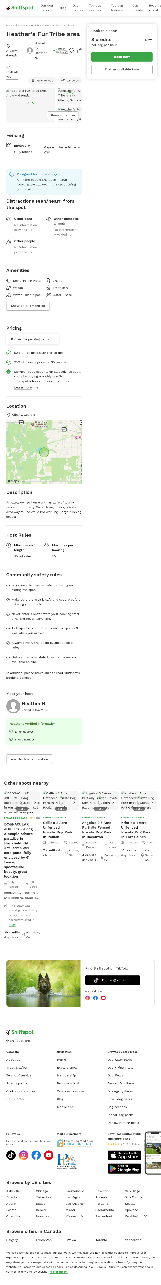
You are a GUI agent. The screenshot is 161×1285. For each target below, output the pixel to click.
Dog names (78, 8)
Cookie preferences (21, 1091)
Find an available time (122, 69)
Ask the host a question (29, 759)
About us (13, 1059)
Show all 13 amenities (28, 306)
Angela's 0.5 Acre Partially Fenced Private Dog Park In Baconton (97, 830)
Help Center (15, 1099)
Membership (66, 1075)
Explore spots (67, 1067)
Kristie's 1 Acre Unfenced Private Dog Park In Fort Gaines (136, 830)
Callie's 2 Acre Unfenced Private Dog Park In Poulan (57, 830)
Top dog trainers (117, 8)
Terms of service (18, 1075)
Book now (122, 57)
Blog (63, 8)
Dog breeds (137, 8)
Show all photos (63, 115)
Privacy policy (16, 1083)
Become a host (68, 1083)
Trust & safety (16, 1067)
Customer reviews (70, 1091)
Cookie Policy (105, 1266)
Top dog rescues (95, 8)
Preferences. (58, 1271)
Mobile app (65, 1107)
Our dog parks (47, 8)
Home (61, 1059)
